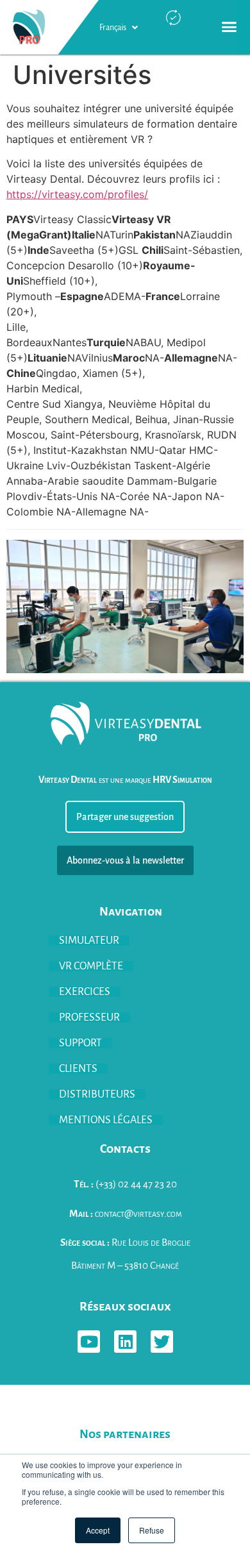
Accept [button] (98, 1530)
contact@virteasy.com (125, 1213)
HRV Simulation (182, 779)
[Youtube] (89, 1341)
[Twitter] (162, 1341)
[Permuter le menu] (229, 28)
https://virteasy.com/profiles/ (77, 194)
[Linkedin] (125, 1341)
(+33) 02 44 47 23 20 (125, 1183)
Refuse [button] (151, 1530)
